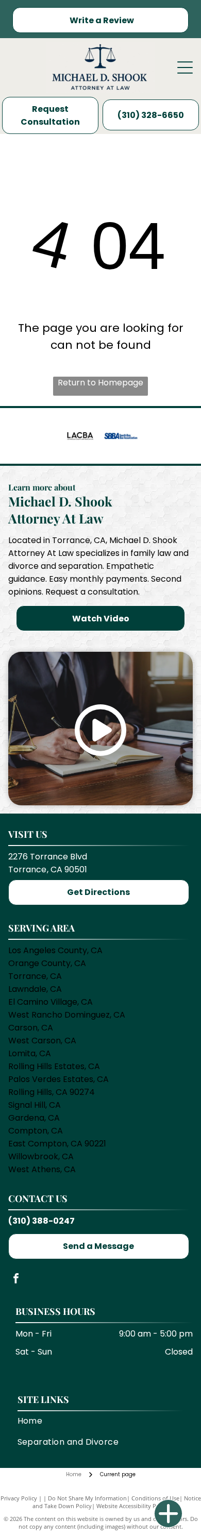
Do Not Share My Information (87, 1498)
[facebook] (16, 1280)
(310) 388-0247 (41, 1221)
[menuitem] (101, 1420)
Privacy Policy (19, 1498)
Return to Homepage (100, 382)
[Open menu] (185, 67)
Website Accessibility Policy (132, 1506)
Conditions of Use (155, 1498)
